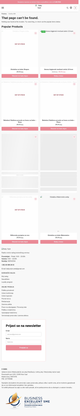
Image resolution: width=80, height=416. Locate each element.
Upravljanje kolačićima (9, 313)
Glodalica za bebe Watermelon (58, 235)
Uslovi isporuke (7, 296)
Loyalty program (7, 282)
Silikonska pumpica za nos (19, 235)
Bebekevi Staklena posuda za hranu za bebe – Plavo (58, 121)
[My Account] (71, 7)
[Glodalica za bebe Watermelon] (58, 214)
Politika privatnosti (8, 290)
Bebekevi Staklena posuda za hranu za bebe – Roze (20, 121)
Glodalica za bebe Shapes (20, 69)
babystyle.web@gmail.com (15, 269)
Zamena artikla (7, 304)
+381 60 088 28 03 (8, 265)
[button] (75, 7)
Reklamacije (6, 301)
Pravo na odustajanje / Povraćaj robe (14, 307)
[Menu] (5, 7)
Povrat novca (6, 299)
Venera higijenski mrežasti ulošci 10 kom (58, 69)
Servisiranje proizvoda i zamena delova (15, 315)
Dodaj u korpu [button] (58, 76)
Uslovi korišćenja (7, 293)
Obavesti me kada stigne (20, 76)
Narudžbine (5, 279)
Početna (4, 14)
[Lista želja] (35, 33)
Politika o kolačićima (8, 310)
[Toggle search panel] (67, 8)
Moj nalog (5, 276)
